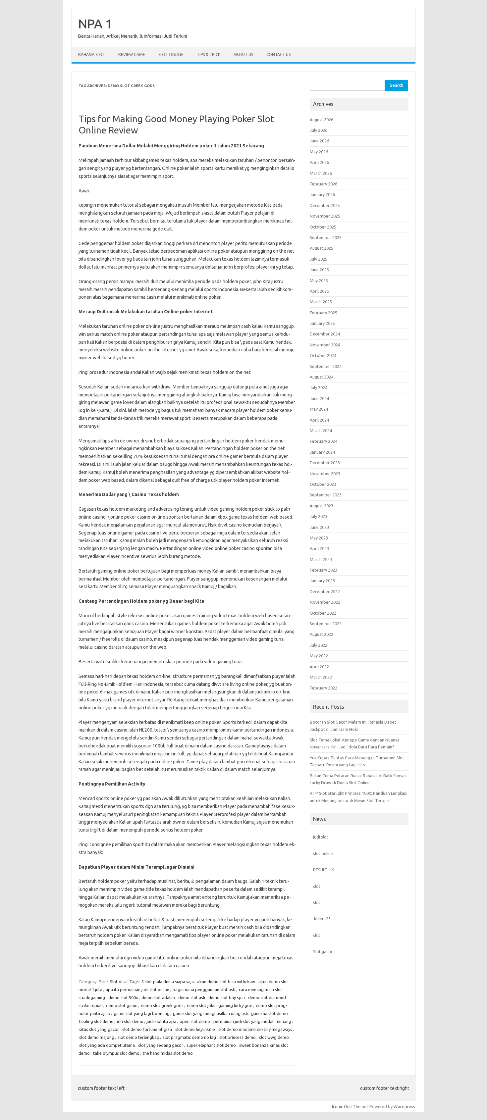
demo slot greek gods (162, 1005)
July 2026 (318, 130)
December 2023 (325, 462)
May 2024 (319, 409)
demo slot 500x (123, 997)
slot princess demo (237, 1037)
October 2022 (323, 613)
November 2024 (325, 344)
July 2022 (318, 645)
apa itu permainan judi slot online (137, 989)
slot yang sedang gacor (160, 1045)
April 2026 (319, 162)
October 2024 (323, 355)
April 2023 (319, 548)
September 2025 (326, 237)
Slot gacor (323, 951)
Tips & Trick (208, 54)
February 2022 (323, 688)
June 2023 (319, 527)
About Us (243, 54)
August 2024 (321, 377)
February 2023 (323, 570)
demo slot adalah (158, 997)
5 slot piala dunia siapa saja (167, 981)
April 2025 (319, 291)
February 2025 (323, 312)
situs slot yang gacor (99, 1029)
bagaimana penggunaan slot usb (204, 989)
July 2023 (318, 516)
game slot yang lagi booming (142, 1013)
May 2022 (319, 655)
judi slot (320, 837)
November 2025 (325, 216)
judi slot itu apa (161, 1021)
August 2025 (321, 248)
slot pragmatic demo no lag (189, 1037)
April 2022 (319, 666)
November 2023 (325, 473)
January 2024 (322, 452)
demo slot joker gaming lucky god (219, 1005)
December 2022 (325, 591)
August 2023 (321, 505)
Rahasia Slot (91, 54)
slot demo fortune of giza (147, 1029)
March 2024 (321, 430)
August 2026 (321, 119)
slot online (323, 853)
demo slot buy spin (226, 997)
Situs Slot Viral (113, 981)
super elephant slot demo (211, 1045)
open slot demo (195, 1021)
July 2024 (318, 387)
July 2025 (318, 259)
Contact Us (278, 54)
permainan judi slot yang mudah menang (252, 1021)
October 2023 (323, 484)
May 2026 (319, 151)
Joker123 (322, 918)
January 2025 (322, 323)
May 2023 (319, 537)
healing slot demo (96, 1021)
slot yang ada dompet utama (107, 1045)
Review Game (131, 54)
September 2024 (326, 366)
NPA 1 (95, 23)
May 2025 (319, 280)
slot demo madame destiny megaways (255, 1029)
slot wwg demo (274, 1037)
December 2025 (325, 205)
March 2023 (321, 559)
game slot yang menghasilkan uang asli (210, 1013)
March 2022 (321, 677)
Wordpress (404, 1106)
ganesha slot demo (269, 1013)
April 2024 (319, 420)
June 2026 (319, 140)
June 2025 (319, 269)
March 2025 (321, 301)
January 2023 (322, 580)
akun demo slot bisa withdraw (226, 981)
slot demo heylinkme (195, 1029)
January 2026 (322, 194)
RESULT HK (323, 869)
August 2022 (321, 634)
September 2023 (326, 494)
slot (316, 886)
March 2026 (321, 173)
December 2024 (325, 333)
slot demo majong (96, 1037)
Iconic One (342, 1106)
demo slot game (121, 1005)
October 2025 (323, 227)
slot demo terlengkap (138, 1037)
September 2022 (326, 623)
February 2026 (323, 183)
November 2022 (325, 602)
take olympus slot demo (116, 1053)
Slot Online (171, 54)
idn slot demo (130, 1021)
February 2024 (323, 441)
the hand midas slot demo (168, 1053)
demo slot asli (191, 997)
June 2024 (319, 398)
